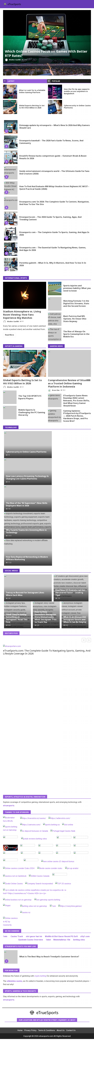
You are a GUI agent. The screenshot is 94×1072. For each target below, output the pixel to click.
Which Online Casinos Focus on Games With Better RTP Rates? (47, 36)
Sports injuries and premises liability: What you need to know (54, 288)
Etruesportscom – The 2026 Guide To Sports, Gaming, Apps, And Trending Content (11, 218)
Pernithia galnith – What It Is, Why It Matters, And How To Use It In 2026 (11, 264)
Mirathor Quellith (15, 60)
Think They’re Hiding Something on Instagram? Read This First (16, 618)
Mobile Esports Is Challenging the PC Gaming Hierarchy (10, 412)
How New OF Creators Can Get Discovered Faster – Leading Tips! (70, 592)
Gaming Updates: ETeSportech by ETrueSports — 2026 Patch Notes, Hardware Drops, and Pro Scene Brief (54, 415)
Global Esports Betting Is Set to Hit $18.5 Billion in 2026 (10, 107)
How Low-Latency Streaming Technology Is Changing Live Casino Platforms (27, 477)
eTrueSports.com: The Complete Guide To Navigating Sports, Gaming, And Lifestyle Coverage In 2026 (46, 652)
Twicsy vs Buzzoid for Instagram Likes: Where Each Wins (25, 593)
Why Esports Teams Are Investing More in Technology (26, 531)
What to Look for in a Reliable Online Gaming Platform (10, 92)
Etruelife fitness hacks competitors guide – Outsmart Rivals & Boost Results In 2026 (11, 157)
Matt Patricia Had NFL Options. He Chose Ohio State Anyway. (54, 319)
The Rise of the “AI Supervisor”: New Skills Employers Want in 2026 (26, 504)
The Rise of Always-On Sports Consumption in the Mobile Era (54, 334)
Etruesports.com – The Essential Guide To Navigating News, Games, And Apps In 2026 (11, 249)
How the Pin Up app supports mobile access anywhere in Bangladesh (55, 92)
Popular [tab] (56, 81)
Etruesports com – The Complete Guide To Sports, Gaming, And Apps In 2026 (11, 234)
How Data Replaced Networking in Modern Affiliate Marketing (27, 558)
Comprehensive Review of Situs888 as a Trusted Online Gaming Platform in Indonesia (69, 363)
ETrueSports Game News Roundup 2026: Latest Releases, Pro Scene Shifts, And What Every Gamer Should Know (54, 400)
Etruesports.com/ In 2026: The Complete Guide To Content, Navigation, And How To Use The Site (11, 203)
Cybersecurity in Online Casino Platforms (55, 107)
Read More (9, 335)
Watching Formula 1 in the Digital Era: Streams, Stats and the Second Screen (54, 304)
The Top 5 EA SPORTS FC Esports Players (10, 397)
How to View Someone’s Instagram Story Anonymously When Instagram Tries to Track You (46, 617)
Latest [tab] (11, 81)
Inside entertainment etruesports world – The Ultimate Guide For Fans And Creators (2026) (11, 172)
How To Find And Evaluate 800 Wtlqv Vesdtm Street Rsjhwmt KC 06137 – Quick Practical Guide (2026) (11, 188)
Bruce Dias (56, 390)
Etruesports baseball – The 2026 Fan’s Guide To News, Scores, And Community (11, 142)
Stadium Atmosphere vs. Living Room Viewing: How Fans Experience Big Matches (24, 295)
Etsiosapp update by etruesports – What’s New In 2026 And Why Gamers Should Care (11, 127)
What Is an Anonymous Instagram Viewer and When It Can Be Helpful (74, 619)
